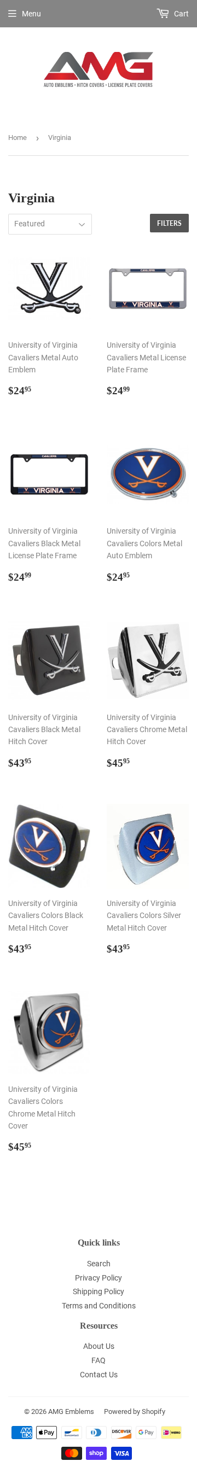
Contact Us (99, 1374)
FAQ (98, 1360)
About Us (98, 1346)
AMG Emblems (71, 1411)
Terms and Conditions (99, 1305)
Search (99, 1263)
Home (17, 137)
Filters (169, 223)
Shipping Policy (98, 1291)
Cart (180, 13)
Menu (31, 13)
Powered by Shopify (134, 1411)
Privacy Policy (98, 1277)
